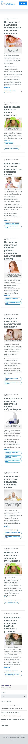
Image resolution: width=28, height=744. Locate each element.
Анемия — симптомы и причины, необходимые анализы (12, 720)
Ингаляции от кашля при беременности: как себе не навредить (12, 27)
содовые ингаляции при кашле (11, 602)
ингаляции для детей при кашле (12, 223)
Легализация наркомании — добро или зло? (12, 708)
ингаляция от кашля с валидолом (12, 145)
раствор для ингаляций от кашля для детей (12, 383)
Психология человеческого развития (10, 712)
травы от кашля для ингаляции (11, 148)
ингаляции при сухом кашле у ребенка (11, 299)
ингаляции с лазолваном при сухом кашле (12, 533)
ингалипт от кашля (9, 143)
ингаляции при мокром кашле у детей (11, 227)
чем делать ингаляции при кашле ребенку (12, 461)
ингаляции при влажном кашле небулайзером (11, 453)
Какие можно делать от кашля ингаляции (12, 111)
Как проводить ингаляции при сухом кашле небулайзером (13, 404)
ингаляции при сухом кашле (11, 529)
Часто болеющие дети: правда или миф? (11, 715)
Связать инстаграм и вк (6, 685)
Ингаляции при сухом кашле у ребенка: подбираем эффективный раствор (12, 250)
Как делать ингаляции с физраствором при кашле (12, 322)
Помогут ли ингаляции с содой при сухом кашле (12, 556)
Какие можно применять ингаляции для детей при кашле (13, 169)
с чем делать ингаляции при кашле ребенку (12, 303)
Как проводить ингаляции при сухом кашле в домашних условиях (13, 624)
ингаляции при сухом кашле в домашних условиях (11, 671)
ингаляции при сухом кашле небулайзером (11, 457)
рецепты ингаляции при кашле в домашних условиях (12, 675)
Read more (7, 87)
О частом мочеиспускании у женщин (10, 705)
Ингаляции (6, 18)
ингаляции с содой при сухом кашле (12, 599)
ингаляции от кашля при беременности (10, 91)
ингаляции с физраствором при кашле (11, 379)
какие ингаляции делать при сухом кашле (12, 537)
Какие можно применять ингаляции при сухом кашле (12, 482)
